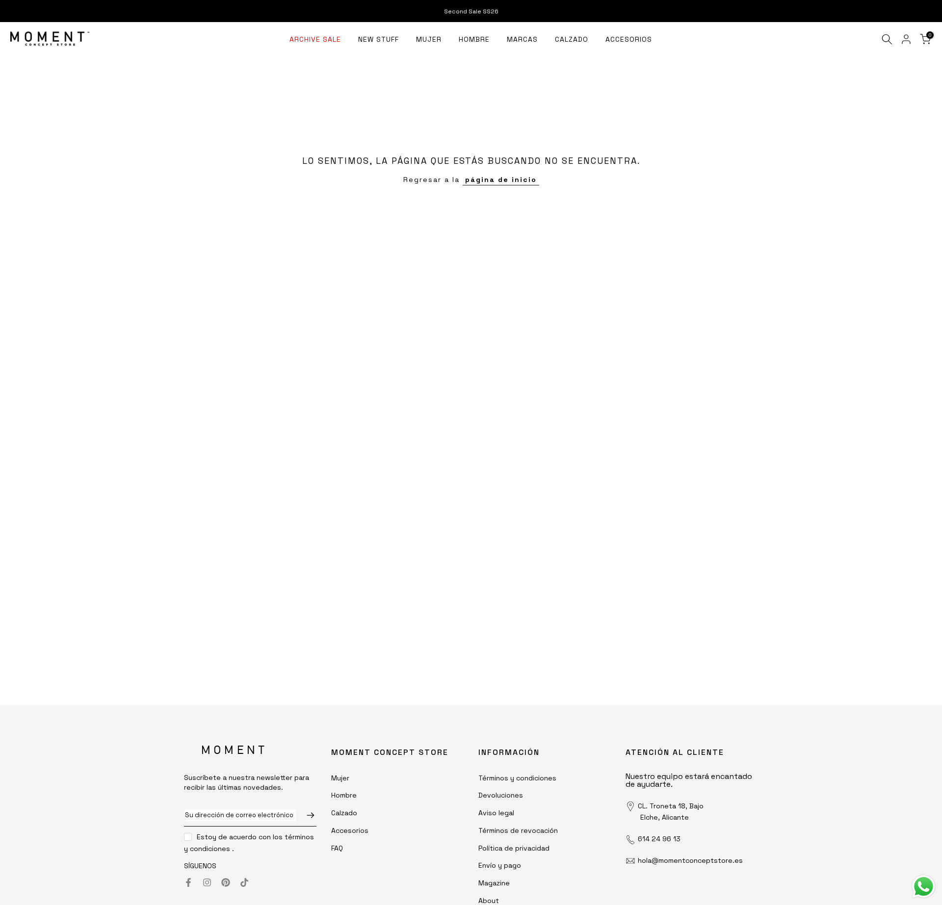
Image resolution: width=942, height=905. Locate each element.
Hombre (344, 795)
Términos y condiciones (517, 778)
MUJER (429, 39)
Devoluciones (500, 795)
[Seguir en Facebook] (188, 882)
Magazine (494, 883)
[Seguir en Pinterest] (225, 882)
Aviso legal (496, 812)
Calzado (344, 812)
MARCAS (522, 39)
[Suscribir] (305, 815)
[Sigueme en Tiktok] (244, 882)
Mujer (340, 778)
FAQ (337, 848)
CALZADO (571, 39)
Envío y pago (499, 865)
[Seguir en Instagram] (207, 882)
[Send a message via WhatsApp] (923, 886)
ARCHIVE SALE (315, 39)
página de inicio (501, 179)
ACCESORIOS (628, 39)
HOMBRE (474, 39)
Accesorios (349, 830)
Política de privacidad (514, 848)
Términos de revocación (518, 830)
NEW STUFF (378, 39)
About (488, 900)
